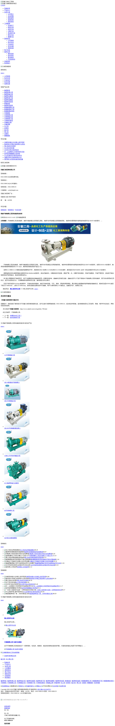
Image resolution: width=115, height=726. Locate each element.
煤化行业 (11, 35)
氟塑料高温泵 (8, 105)
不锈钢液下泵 (8, 118)
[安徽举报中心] (30, 686)
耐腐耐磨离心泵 (9, 107)
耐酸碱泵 (7, 135)
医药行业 (11, 27)
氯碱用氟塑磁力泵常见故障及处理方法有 (48, 563)
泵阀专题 (11, 48)
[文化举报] (54, 686)
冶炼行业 (11, 31)
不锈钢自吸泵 (8, 120)
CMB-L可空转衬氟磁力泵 (12, 455)
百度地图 (97, 683)
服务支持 (8, 674)
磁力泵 (6, 130)
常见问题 (11, 46)
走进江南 (8, 666)
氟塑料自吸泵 (8, 96)
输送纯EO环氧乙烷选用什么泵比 (14, 144)
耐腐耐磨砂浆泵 (9, 111)
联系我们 (7, 63)
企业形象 (11, 16)
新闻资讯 (11, 210)
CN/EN (3, 5)
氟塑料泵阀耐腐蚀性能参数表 (33, 552)
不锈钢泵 (7, 113)
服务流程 (11, 53)
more (2, 547)
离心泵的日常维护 (10, 146)
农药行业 (11, 29)
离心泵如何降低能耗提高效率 (33, 557)
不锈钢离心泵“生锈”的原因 (13, 642)
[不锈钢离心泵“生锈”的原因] (15, 639)
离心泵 (6, 132)
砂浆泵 (6, 128)
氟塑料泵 (7, 90)
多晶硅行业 (11, 33)
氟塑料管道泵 (8, 101)
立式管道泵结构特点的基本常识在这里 (43, 565)
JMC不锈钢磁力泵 (10, 401)
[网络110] (38, 686)
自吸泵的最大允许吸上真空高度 (14, 142)
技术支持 (11, 42)
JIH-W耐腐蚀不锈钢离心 (12, 382)
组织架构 (11, 18)
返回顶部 (7, 723)
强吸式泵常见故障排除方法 (13, 157)
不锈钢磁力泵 (8, 117)
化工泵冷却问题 (9, 148)
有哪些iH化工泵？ (16, 315)
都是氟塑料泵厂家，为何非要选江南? (41, 593)
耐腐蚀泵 (7, 103)
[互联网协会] (5, 686)
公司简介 (11, 14)
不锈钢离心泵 (8, 115)
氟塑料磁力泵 (8, 94)
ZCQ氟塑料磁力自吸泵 (11, 483)
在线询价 (7, 61)
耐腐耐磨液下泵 (9, 109)
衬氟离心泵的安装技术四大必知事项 (40, 553)
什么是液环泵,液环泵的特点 (13, 155)
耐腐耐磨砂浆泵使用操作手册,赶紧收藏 (43, 559)
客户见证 (8, 672)
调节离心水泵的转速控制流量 (13, 159)
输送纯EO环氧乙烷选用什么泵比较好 (41, 578)
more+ (2, 73)
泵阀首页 (7, 8)
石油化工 (11, 25)
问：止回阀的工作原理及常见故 (14, 151)
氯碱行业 (11, 36)
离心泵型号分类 (15, 289)
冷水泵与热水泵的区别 (11, 150)
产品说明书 (11, 59)
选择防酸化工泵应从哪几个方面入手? (41, 555)
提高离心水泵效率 (23, 567)
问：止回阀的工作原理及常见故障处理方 (47, 586)
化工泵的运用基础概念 (27, 550)
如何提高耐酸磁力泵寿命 (12, 153)
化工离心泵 (9, 659)
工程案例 (8, 668)
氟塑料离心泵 (8, 92)
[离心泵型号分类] (15, 615)
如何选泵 (11, 55)
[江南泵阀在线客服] (46, 233)
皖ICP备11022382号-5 (44, 689)
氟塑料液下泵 (8, 98)
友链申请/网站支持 (10, 656)
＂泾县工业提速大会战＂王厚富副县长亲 (49, 590)
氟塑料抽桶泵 (8, 100)
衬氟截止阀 (8, 122)
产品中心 (7, 10)
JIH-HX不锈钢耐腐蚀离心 (12, 428)
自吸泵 (6, 134)
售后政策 (11, 57)
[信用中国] (62, 686)
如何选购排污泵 (15, 317)
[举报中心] (20, 686)
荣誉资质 (11, 21)
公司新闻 (11, 40)
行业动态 (11, 44)
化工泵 (6, 126)
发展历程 (11, 19)
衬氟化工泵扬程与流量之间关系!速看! (42, 561)
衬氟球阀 (7, 124)
